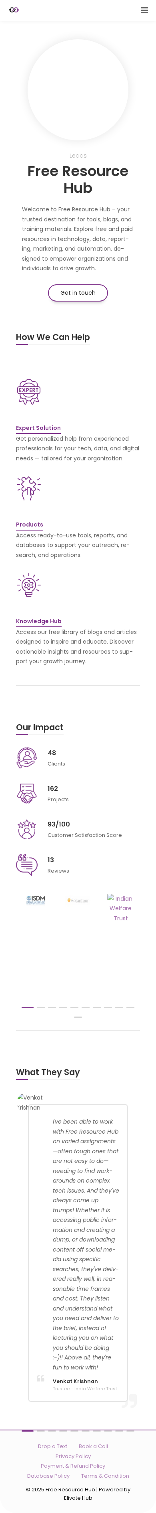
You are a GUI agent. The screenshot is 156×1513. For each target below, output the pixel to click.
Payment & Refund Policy (73, 1466)
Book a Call (93, 1446)
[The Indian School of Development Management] (35, 900)
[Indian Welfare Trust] (120, 909)
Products (29, 525)
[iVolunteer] (78, 900)
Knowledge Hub (39, 621)
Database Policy (48, 1476)
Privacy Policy (73, 1456)
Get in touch (78, 293)
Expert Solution (38, 428)
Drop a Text (52, 1446)
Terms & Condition (105, 1476)
